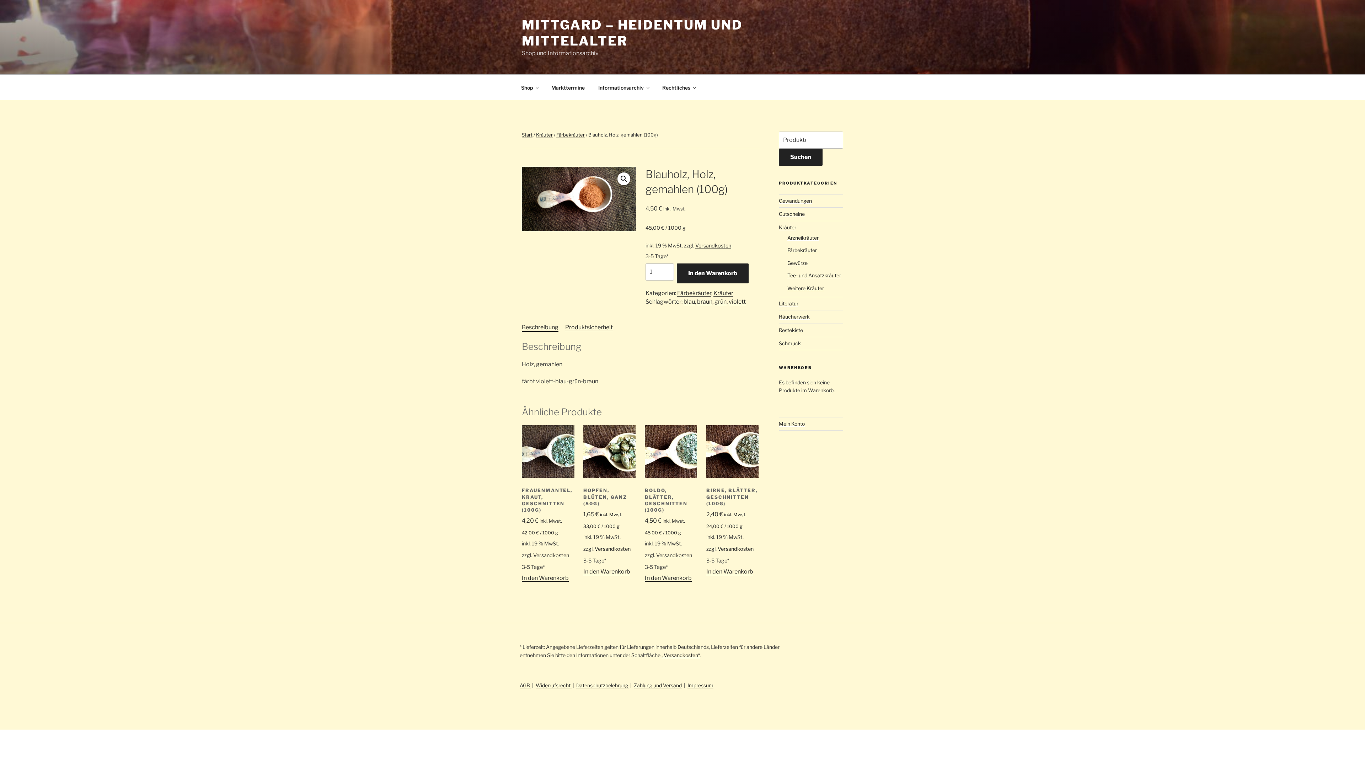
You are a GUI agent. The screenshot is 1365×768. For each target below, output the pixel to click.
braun (704, 301)
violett (737, 301)
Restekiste (791, 330)
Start (527, 135)
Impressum (700, 685)
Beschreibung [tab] (540, 327)
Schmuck (790, 343)
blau (689, 301)
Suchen (800, 157)
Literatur (788, 303)
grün (720, 301)
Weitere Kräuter (805, 288)
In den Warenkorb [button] (545, 578)
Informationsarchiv (621, 88)
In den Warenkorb (712, 273)
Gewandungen (795, 201)
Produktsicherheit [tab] (589, 327)
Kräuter (544, 135)
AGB (525, 685)
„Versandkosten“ (681, 655)
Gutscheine (792, 214)
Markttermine (568, 88)
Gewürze (797, 263)
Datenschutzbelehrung (602, 685)
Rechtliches (676, 88)
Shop (527, 88)
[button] (623, 178)
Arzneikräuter (803, 238)
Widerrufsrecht (554, 685)
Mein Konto (792, 424)
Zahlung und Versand (658, 685)
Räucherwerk (794, 317)
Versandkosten (713, 245)
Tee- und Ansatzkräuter (814, 275)
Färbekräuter (570, 135)
